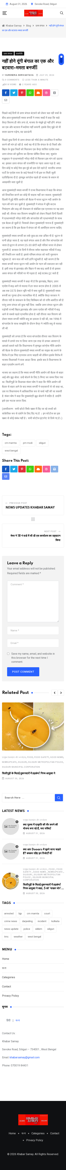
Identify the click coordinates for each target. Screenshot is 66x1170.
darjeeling (27, 921)
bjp (20, 913)
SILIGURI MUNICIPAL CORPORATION (21, 767)
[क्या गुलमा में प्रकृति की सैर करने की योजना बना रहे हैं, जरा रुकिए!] (10, 826)
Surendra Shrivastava (19, 75)
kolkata (55, 921)
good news (56, 757)
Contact (6, 986)
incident (42, 921)
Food (30, 757)
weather (18, 936)
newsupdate (9, 762)
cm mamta (11, 443)
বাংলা (4, 968)
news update (11, 928)
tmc (6, 936)
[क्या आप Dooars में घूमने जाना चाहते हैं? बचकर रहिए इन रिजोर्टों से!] (10, 851)
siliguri (42, 443)
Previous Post (18, 503)
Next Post (50, 531)
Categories (8, 977)
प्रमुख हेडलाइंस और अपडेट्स (14, 757)
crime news (10, 921)
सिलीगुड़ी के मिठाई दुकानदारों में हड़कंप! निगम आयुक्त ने (28, 773)
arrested (9, 913)
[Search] (61, 13)
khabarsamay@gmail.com (25, 1057)
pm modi (27, 443)
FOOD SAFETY (41, 757)
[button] (54, 693)
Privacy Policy (10, 995)
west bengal (11, 450)
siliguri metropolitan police (45, 762)
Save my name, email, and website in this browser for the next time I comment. (33, 657)
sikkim (38, 928)
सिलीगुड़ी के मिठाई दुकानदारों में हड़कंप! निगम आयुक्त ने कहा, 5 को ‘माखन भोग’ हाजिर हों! (42, 888)
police (27, 928)
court (47, 913)
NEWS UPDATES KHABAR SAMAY (30, 507)
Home (5, 958)
